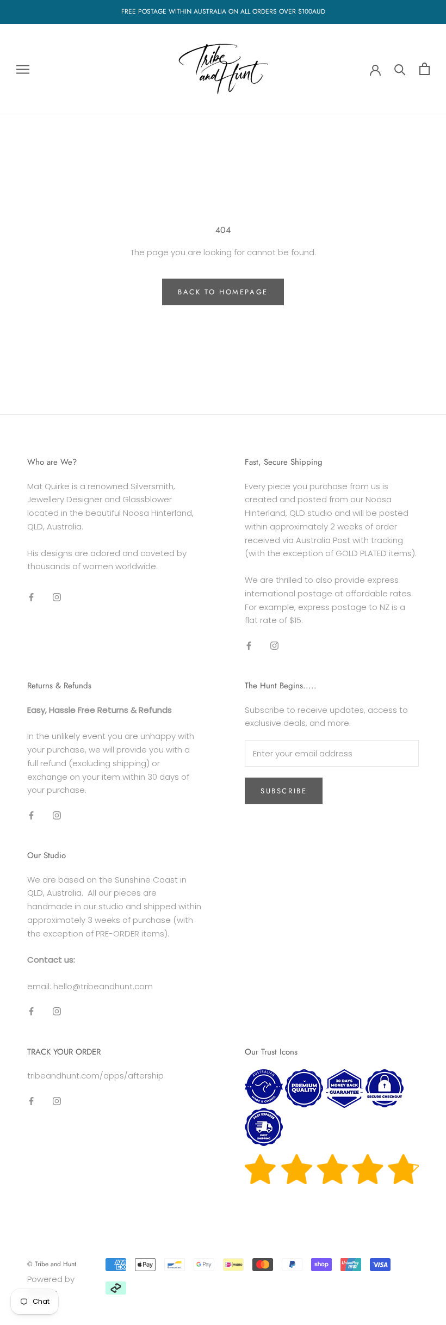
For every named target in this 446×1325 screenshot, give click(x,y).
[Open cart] (424, 69)
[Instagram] (57, 596)
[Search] (400, 69)
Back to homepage (223, 292)
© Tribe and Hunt (51, 1264)
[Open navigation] (22, 68)
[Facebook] (31, 596)
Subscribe (284, 791)
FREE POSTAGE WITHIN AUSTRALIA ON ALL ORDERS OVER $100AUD (223, 11)
